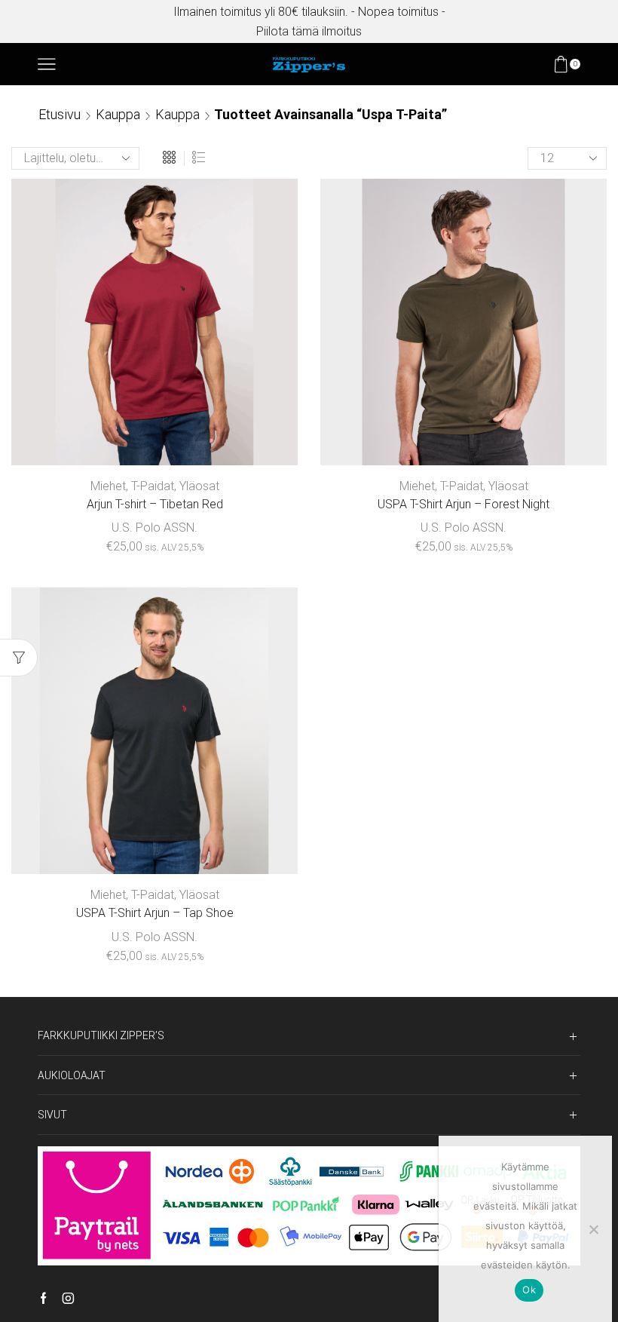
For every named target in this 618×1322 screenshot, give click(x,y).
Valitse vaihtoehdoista (154, 440)
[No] (593, 1229)
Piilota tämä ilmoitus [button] (309, 31)
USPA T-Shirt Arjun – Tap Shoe (155, 913)
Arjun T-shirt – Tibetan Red (155, 504)
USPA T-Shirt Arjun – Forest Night (463, 504)
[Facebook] (43, 1299)
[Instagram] (68, 1299)
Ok (529, 1290)
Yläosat (199, 486)
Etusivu (59, 114)
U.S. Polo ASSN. (154, 527)
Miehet (108, 486)
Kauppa (118, 114)
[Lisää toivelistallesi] (240, 440)
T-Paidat (152, 486)
